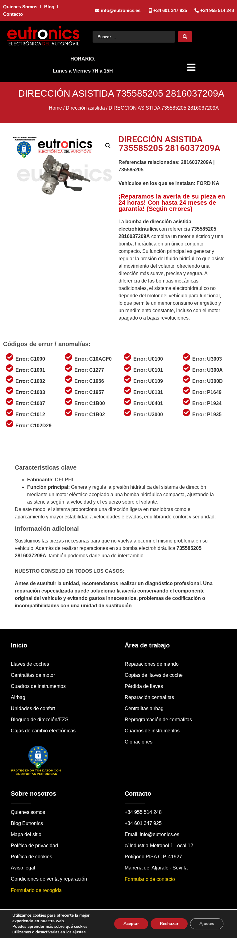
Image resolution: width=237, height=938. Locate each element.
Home (55, 108)
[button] (192, 67)
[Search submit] (185, 36)
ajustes (79, 932)
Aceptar (131, 924)
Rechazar (169, 924)
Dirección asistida (85, 108)
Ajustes (206, 924)
